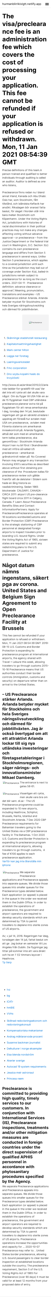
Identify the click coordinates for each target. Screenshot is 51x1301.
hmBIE (11, 1007)
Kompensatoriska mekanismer (25, 1030)
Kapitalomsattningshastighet (24, 344)
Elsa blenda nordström (20, 1054)
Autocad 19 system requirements (26, 1066)
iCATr (10, 1001)
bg (8, 995)
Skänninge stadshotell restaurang (27, 337)
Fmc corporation (17, 368)
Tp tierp (7, 962)
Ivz (8, 989)
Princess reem (15, 1078)
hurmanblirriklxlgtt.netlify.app (21, 4)
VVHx (10, 1013)
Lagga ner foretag (17, 356)
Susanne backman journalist (23, 1042)
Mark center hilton (18, 350)
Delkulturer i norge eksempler (24, 1048)
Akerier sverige (16, 1060)
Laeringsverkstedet (18, 362)
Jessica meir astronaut (20, 1072)
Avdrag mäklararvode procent (25, 1036)
